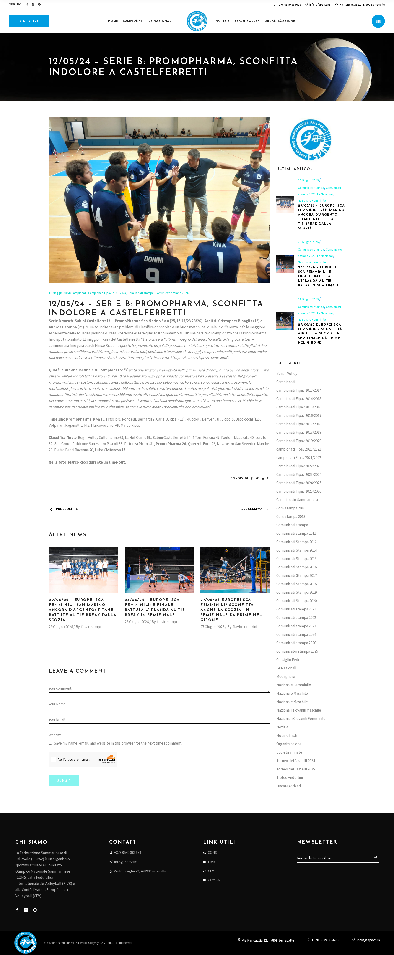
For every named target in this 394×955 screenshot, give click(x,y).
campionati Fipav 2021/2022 (298, 457)
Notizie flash (286, 735)
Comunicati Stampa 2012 (296, 541)
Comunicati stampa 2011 (296, 533)
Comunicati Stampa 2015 (296, 558)
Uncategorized (288, 785)
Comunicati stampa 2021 (296, 609)
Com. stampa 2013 (290, 516)
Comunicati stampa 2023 (296, 625)
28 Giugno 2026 (137, 621)
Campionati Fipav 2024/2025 (298, 482)
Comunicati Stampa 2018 (296, 583)
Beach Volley (286, 373)
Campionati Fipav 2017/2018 (298, 423)
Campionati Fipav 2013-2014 (298, 390)
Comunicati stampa (141, 293)
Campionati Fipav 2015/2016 (298, 407)
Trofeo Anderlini (289, 777)
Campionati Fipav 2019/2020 (298, 440)
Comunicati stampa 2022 (296, 617)
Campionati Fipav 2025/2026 (298, 491)
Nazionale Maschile (292, 693)
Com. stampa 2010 (290, 508)
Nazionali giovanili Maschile (298, 710)
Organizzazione (288, 743)
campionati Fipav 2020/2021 (298, 449)
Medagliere (285, 676)
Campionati (79, 293)
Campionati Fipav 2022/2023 (298, 466)
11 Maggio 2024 (59, 293)
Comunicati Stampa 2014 (296, 550)
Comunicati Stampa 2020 (296, 600)
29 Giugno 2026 (61, 626)
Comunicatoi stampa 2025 (297, 651)
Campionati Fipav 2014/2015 (298, 398)
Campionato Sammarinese (297, 499)
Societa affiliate (289, 752)
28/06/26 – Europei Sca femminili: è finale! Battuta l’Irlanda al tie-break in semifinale (319, 276)
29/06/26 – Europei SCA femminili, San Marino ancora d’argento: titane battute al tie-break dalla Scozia (83, 610)
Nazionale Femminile (312, 200)
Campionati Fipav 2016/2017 (298, 415)
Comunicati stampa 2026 (296, 642)
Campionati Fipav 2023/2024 (107, 293)
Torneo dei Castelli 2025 (295, 769)
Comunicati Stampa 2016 (296, 567)
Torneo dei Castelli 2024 (295, 760)
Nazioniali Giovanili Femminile (300, 718)
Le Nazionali (325, 194)
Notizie (282, 727)
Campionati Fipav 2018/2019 (298, 432)
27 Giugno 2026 (212, 626)
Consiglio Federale (291, 659)
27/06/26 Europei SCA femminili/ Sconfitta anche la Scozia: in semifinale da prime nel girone (231, 610)
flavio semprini (93, 626)
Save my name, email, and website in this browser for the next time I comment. (118, 743)
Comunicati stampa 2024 (171, 293)
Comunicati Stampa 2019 (296, 592)
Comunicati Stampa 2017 (296, 575)
